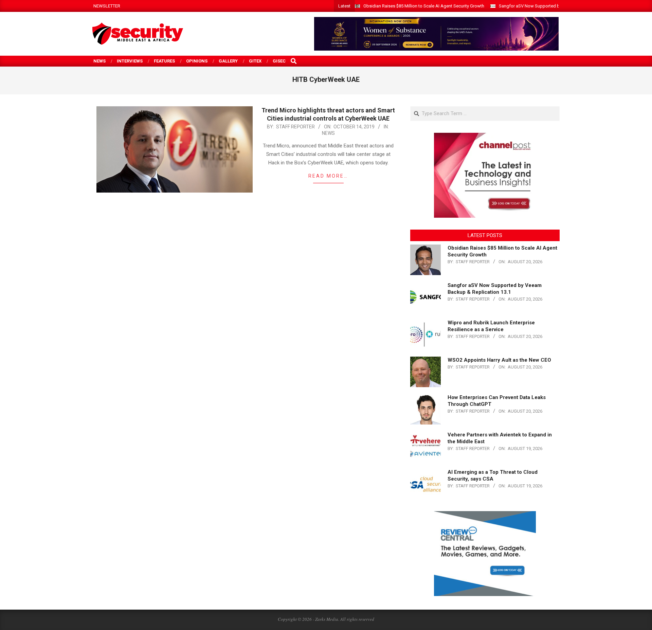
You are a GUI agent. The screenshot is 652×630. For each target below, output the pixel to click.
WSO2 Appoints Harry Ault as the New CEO (499, 360)
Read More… (328, 176)
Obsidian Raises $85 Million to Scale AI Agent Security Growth (423, 5)
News (328, 133)
